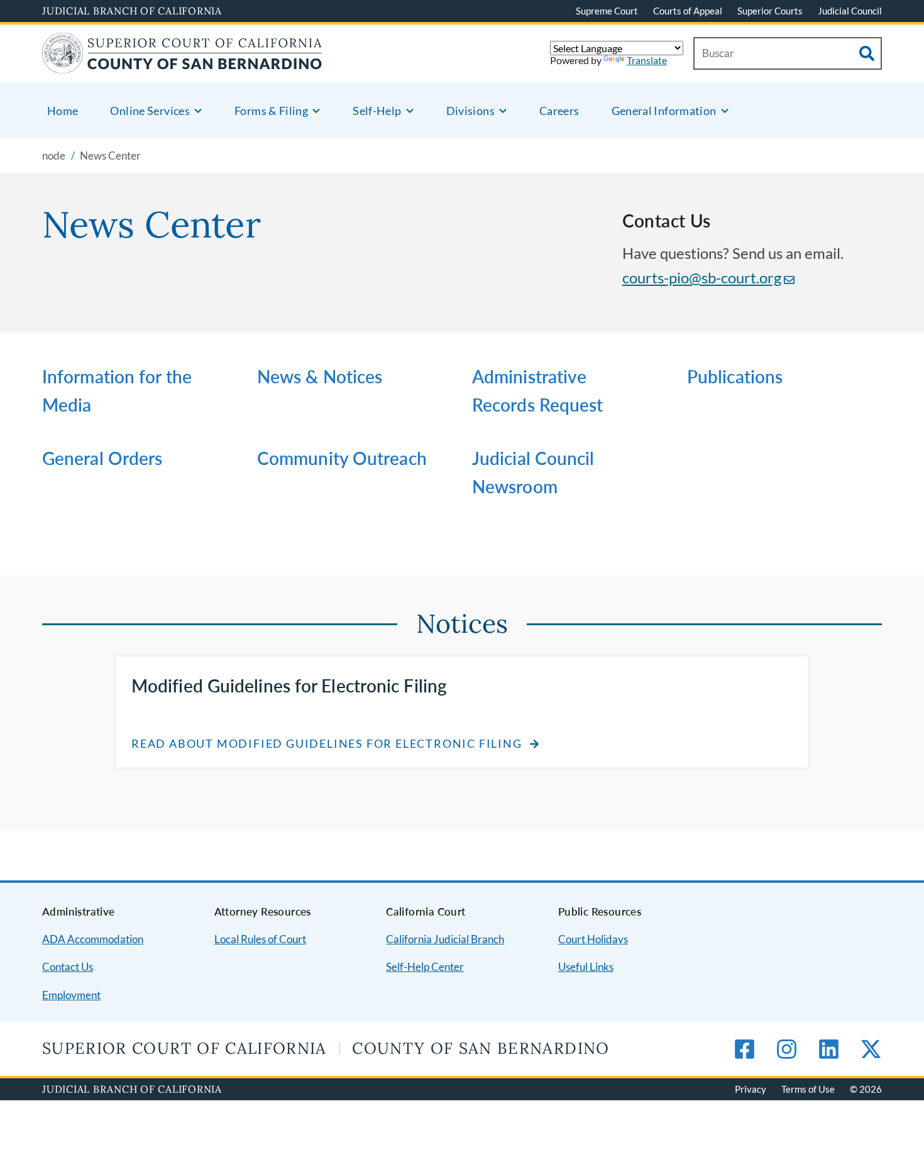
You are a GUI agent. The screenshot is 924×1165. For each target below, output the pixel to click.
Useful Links (585, 966)
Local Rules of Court (260, 939)
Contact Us (67, 966)
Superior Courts (770, 10)
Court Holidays (593, 939)
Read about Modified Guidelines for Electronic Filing (326, 743)
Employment (71, 995)
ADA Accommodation (92, 939)
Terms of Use (808, 1089)
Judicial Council (850, 10)
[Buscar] (867, 53)
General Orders (102, 458)
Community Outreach (342, 458)
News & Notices (319, 376)
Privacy (750, 1089)
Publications (735, 376)
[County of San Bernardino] (182, 65)
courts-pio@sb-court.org (701, 277)
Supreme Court (607, 10)
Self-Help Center (425, 966)
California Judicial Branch (445, 939)
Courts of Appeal (687, 10)
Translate (647, 60)
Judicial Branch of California (132, 10)
